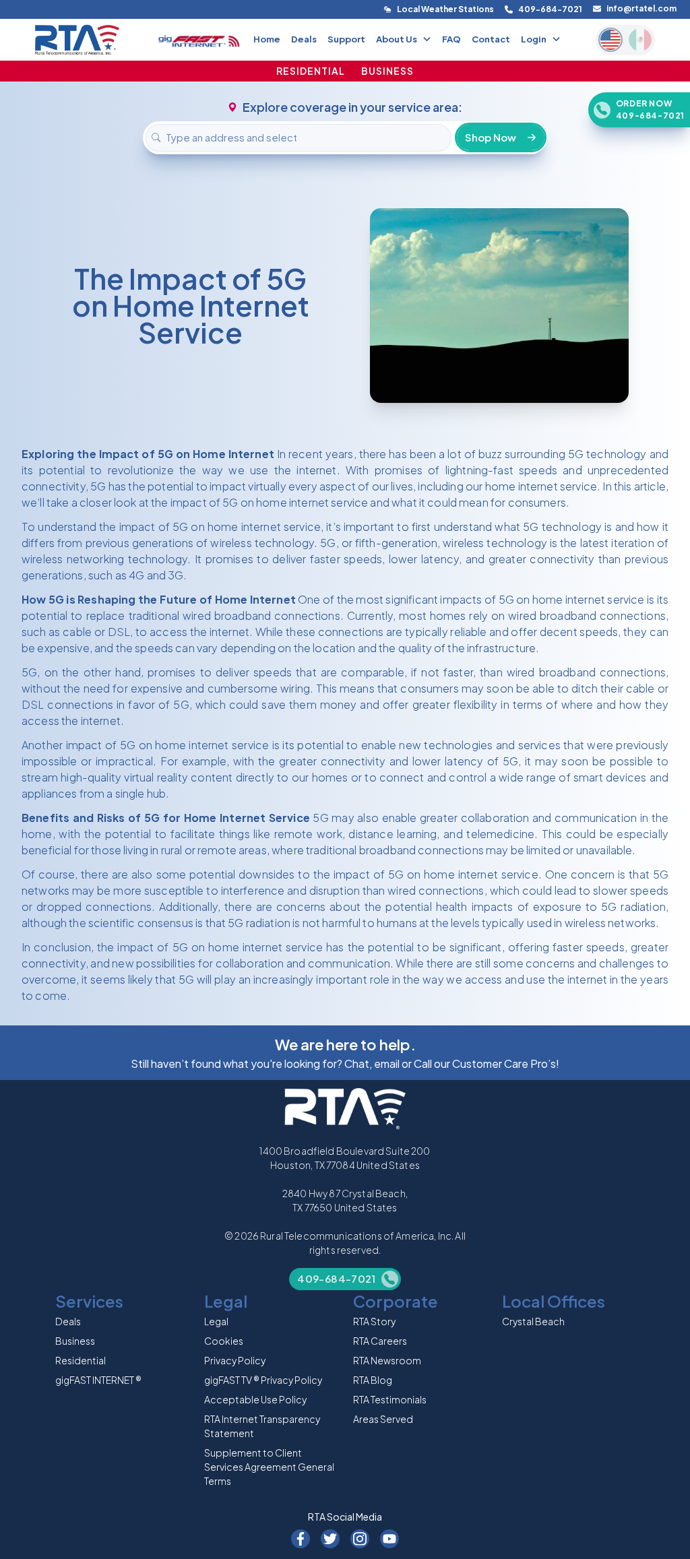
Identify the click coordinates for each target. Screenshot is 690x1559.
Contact (491, 39)
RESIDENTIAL (310, 71)
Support (346, 39)
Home (266, 39)
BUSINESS (387, 71)
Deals (304, 39)
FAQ (451, 39)
